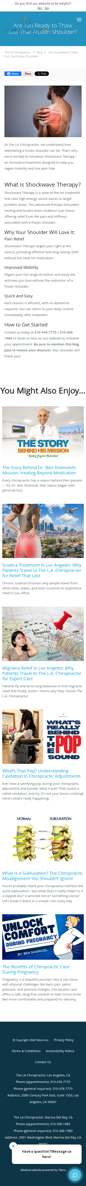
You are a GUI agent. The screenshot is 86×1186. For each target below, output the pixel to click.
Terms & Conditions (26, 1051)
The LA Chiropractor (17, 52)
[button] (79, 19)
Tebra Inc (42, 1040)
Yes (39, 8)
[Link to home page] (34, 23)
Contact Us (43, 1062)
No (47, 8)
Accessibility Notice (60, 1051)
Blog (40, 52)
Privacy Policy (64, 1040)
